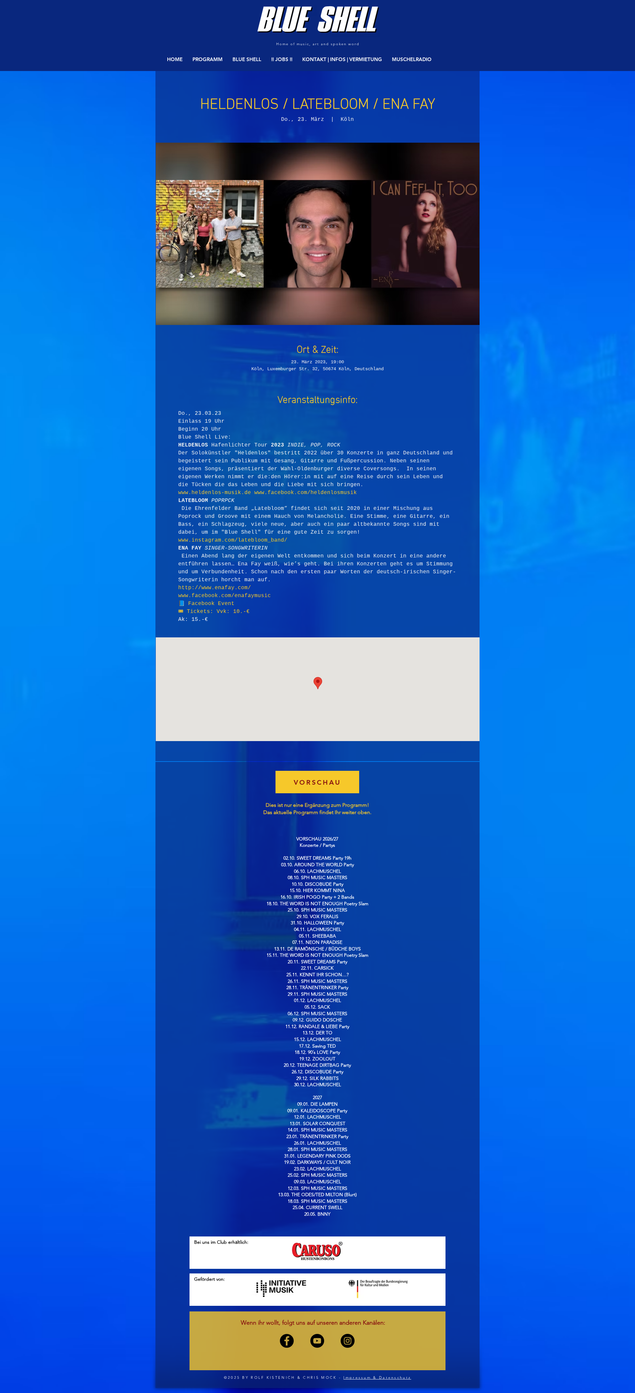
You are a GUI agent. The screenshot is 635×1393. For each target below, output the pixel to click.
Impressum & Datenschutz (377, 1377)
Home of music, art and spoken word (317, 44)
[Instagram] (348, 1341)
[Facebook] (287, 1341)
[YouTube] (317, 1341)
